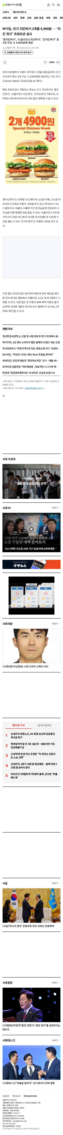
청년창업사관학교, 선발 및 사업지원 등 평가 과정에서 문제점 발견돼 (31, 336)
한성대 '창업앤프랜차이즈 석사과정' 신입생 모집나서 (28, 372)
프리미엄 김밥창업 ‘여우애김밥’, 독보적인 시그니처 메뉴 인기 (31, 366)
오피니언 (6, 17)
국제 (48, 17)
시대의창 (7, 624)
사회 (55, 17)
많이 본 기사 (18, 725)
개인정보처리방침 (30, 1096)
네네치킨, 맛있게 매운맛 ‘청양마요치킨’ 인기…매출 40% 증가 (31, 360)
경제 (22, 17)
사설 (4, 883)
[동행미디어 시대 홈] (11, 4)
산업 (29, 17)
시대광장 (7, 983)
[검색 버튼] (53, 5)
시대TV (6, 508)
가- (45, 62)
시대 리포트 (9, 459)
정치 (15, 17)
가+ (58, 62)
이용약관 (5, 1096)
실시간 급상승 (45, 725)
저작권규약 (16, 1096)
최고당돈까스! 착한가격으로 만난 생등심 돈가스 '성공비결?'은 (31, 348)
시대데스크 (8, 1040)
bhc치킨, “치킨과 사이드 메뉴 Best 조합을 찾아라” (28, 354)
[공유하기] (48, 5)
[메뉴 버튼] (58, 5)
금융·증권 (38, 17)
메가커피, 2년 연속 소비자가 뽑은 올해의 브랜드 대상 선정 (31, 342)
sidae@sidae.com (33, 388)
